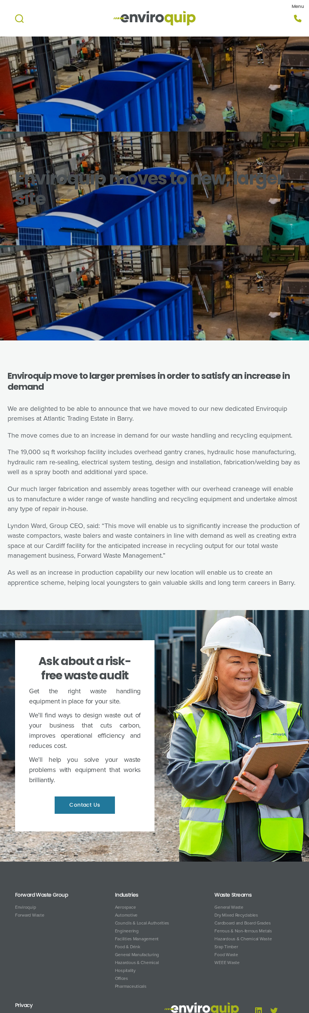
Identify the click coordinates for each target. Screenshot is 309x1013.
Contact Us (84, 805)
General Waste (228, 907)
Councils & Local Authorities (142, 923)
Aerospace (125, 907)
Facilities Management (137, 938)
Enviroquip (25, 907)
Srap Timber (226, 946)
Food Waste (226, 954)
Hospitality (125, 970)
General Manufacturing (137, 954)
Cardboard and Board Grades (242, 923)
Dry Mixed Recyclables (236, 915)
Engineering (127, 931)
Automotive (126, 915)
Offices (121, 978)
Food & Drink (127, 946)
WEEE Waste (226, 962)
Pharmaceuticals (131, 986)
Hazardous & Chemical (137, 962)
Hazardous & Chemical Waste (243, 938)
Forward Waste (29, 915)
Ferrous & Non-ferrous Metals (243, 931)
